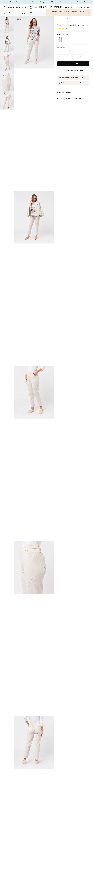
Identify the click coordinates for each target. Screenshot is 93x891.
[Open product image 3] (34, 392)
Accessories (19, 7)
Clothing (11, 7)
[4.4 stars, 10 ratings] (60, 28)
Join (72, 7)
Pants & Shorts (79, 18)
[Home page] (51, 7)
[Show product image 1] (7, 25)
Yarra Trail (30, 7)
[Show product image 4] (7, 82)
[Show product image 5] (7, 100)
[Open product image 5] (34, 742)
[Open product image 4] (34, 567)
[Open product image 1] (34, 42)
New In (5, 7)
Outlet (36, 7)
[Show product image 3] (7, 63)
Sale (25, 7)
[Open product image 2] (34, 217)
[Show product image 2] (7, 44)
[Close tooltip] (88, 12)
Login (67, 7)
